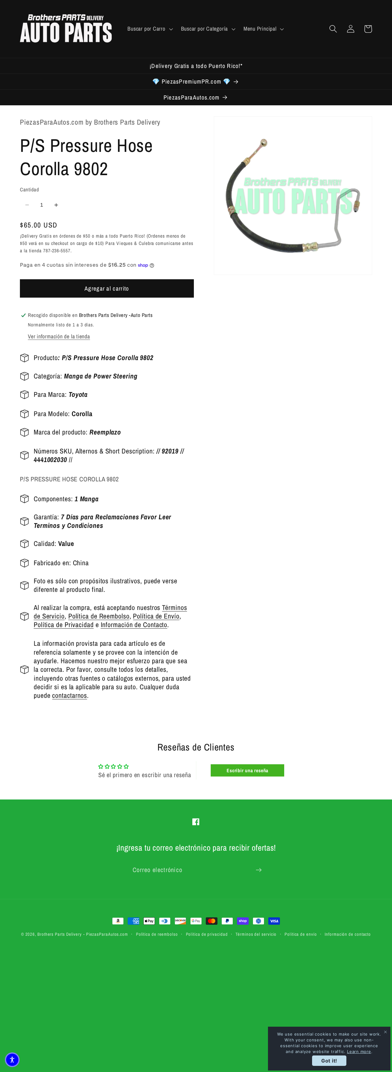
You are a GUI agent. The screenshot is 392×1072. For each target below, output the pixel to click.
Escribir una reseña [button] (247, 770)
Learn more (359, 1051)
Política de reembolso (157, 934)
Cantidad (29, 189)
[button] (149, 29)
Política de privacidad (207, 934)
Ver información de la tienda (59, 336)
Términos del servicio (256, 934)
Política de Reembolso (99, 616)
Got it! (329, 1061)
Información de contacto (348, 934)
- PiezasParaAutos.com (105, 934)
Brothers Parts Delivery (59, 934)
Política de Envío (156, 616)
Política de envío (301, 934)
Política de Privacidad (64, 625)
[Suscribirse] (258, 870)
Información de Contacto (134, 625)
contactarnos (69, 695)
